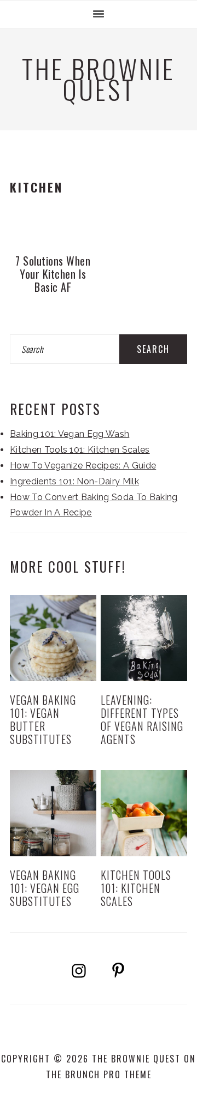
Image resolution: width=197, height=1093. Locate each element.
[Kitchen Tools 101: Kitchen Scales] (144, 813)
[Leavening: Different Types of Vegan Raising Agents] (144, 638)
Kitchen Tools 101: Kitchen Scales (80, 450)
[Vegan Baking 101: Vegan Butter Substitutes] (53, 638)
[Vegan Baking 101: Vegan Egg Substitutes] (53, 813)
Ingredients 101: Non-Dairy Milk (74, 481)
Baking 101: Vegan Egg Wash (69, 434)
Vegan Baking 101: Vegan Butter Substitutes (43, 719)
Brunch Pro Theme (108, 1074)
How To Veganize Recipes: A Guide (83, 465)
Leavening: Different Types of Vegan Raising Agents (142, 719)
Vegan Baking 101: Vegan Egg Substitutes (44, 888)
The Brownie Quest (98, 79)
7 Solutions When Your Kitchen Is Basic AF (52, 274)
